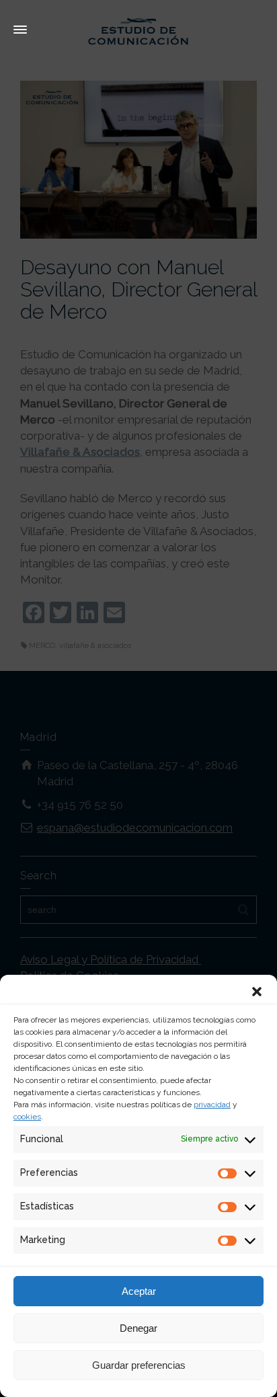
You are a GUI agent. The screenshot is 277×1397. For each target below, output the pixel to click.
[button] (257, 991)
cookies (27, 1116)
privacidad (212, 1104)
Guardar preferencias (139, 1365)
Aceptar (139, 1291)
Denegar (138, 1328)
